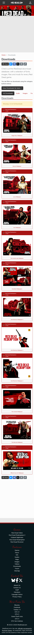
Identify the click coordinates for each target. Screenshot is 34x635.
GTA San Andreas (17, 621)
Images (25, 93)
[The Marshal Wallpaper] (17, 430)
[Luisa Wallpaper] (17, 184)
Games (17, 550)
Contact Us (17, 588)
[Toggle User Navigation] (30, 3)
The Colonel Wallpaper (17, 411)
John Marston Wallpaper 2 (17, 350)
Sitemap (17, 571)
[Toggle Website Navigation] (3, 3)
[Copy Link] (25, 64)
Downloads (17, 566)
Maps (17, 559)
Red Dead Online (17, 533)
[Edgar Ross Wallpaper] (17, 123)
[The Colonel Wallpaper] (17, 399)
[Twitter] (17, 64)
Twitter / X (17, 610)
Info (17, 555)
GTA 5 (17, 614)
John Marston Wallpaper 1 (17, 381)
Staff (17, 590)
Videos (17, 564)
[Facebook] (14, 64)
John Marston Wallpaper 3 (17, 319)
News (17, 553)
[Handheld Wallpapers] (17, 277)
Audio (18, 93)
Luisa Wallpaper (17, 196)
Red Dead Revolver (17, 542)
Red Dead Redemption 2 (17, 535)
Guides (17, 557)
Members (17, 592)
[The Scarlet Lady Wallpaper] (17, 246)
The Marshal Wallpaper (17, 442)
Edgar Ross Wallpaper (17, 135)
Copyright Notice (17, 594)
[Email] (21, 64)
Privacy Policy (17, 597)
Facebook (17, 607)
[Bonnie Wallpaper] (17, 154)
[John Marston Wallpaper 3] (17, 307)
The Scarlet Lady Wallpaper (17, 258)
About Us (17, 585)
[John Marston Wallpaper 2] (17, 338)
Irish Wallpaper (17, 227)
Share (6, 64)
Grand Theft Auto (17, 616)
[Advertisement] (17, 34)
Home (4, 55)
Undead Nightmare (17, 537)
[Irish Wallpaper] (17, 215)
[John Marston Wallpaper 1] (17, 368)
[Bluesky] (10, 64)
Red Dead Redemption (10, 109)
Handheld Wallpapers (17, 289)
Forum (17, 569)
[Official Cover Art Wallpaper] (17, 461)
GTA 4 (17, 619)
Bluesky (17, 605)
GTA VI (17, 612)
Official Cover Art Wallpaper (17, 473)
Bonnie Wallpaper (17, 166)
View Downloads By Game (12, 88)
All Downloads (8, 93)
